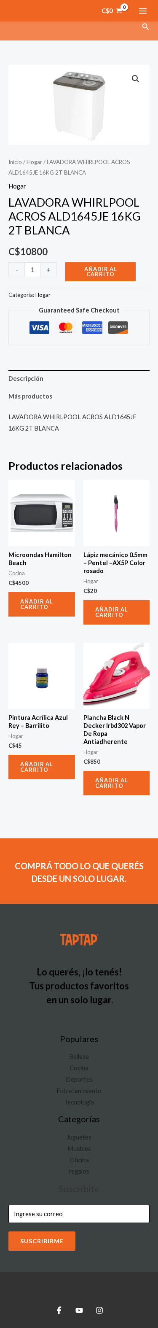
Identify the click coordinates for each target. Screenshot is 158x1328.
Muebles (79, 1148)
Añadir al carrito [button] (36, 604)
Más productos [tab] (30, 396)
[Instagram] (99, 1310)
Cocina (79, 1068)
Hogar (34, 162)
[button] (146, 27)
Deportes (79, 1079)
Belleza (79, 1056)
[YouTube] (79, 1310)
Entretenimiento (79, 1090)
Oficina (79, 1160)
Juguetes (79, 1137)
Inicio (15, 162)
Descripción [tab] (25, 378)
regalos (79, 1171)
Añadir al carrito (100, 272)
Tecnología (79, 1102)
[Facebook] (59, 1310)
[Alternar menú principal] (143, 10)
